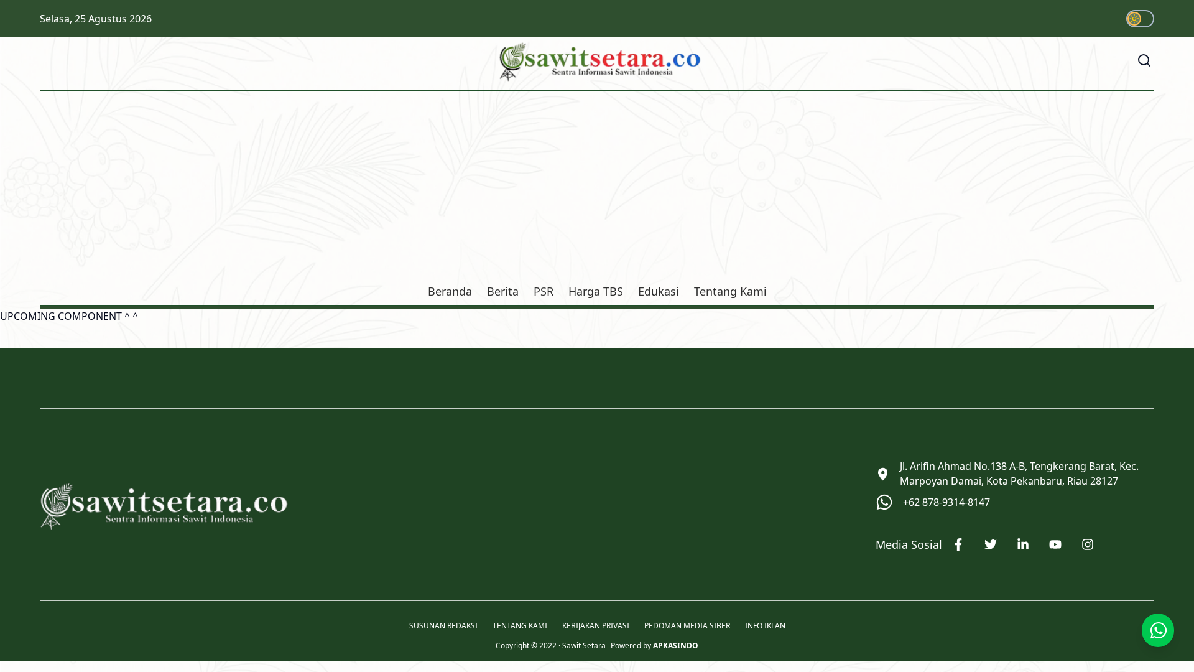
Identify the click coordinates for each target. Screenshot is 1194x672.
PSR (543, 291)
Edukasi (658, 291)
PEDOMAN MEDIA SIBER (687, 626)
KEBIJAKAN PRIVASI (595, 626)
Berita (503, 291)
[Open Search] (1144, 60)
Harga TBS (595, 291)
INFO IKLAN (765, 626)
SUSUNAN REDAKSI (443, 626)
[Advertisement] (597, 189)
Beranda (450, 291)
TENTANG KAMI (520, 626)
